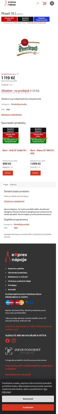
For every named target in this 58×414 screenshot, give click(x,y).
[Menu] (52, 3)
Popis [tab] (6, 184)
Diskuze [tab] (13, 184)
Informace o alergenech (11, 114)
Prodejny (12, 285)
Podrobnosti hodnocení (36, 23)
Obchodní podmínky (17, 272)
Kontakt (12, 289)
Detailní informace (8, 74)
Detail (8, 173)
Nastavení (28, 398)
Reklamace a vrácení (18, 276)
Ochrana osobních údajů (19, 281)
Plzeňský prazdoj (18, 104)
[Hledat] (37, 3)
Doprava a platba (16, 268)
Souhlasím (28, 407)
